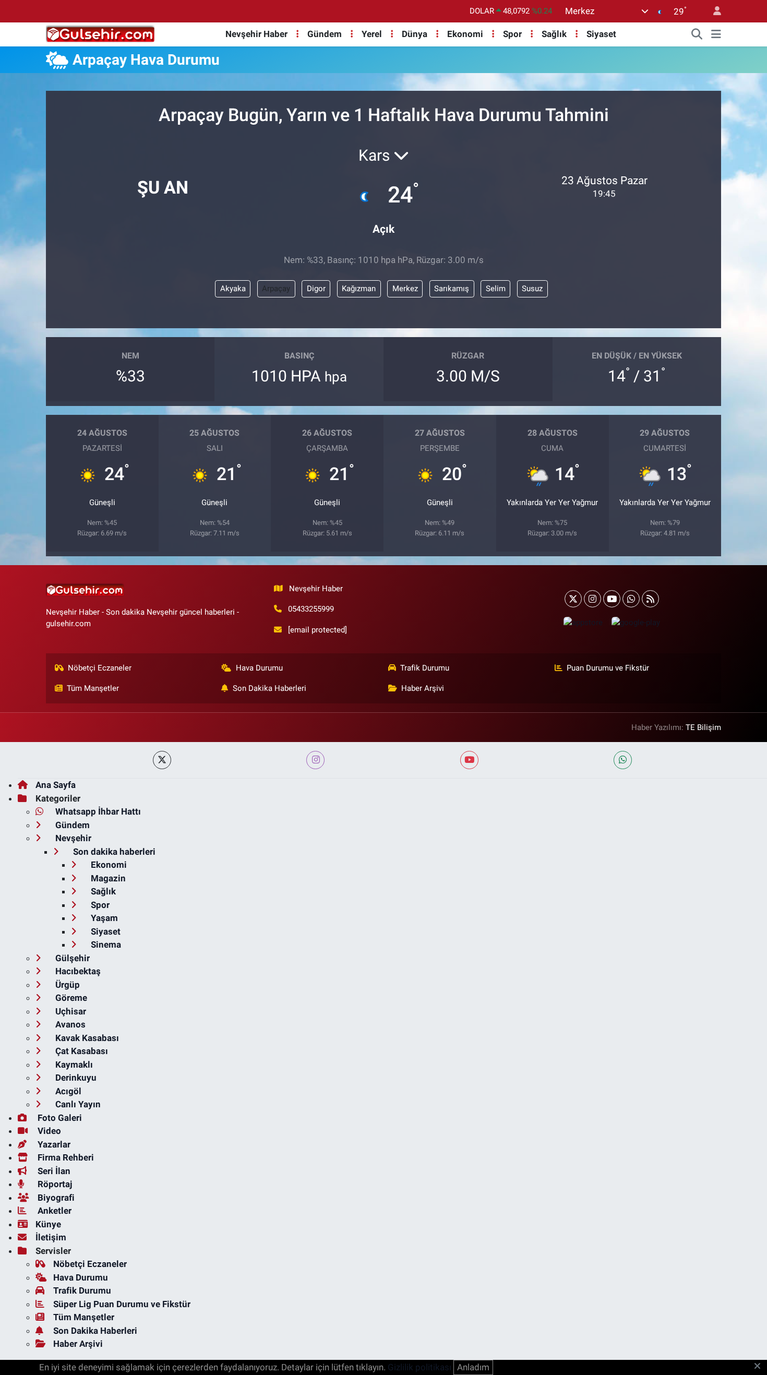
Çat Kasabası (80, 1051)
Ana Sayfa (55, 785)
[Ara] (697, 34)
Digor (316, 288)
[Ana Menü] (716, 34)
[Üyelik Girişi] (712, 11)
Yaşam (103, 918)
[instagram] (315, 760)
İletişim (50, 1237)
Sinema (105, 944)
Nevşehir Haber (256, 34)
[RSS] (650, 598)
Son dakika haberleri (113, 851)
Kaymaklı (73, 1064)
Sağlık (554, 34)
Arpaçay (276, 288)
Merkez (405, 288)
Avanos (69, 1024)
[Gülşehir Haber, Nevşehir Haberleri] (100, 33)
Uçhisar (69, 1011)
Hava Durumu (259, 668)
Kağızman (359, 288)
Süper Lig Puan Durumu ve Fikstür (121, 1304)
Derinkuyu (75, 1077)
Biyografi (55, 1197)
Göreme (70, 998)
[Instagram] (592, 598)
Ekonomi (465, 34)
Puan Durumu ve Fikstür (608, 668)
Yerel (372, 34)
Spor (512, 34)
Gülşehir (71, 958)
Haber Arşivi (422, 688)
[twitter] (162, 760)
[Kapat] (760, 1366)
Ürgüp (66, 984)
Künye (48, 1224)
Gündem (324, 34)
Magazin (107, 878)
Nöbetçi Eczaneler (99, 668)
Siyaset (601, 34)
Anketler (53, 1210)
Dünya (414, 34)
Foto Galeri (58, 1118)
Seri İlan (52, 1171)
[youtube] (469, 760)
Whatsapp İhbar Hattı (97, 811)
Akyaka (233, 288)
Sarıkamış (451, 288)
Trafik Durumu (424, 668)
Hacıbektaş (77, 971)
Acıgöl (67, 1091)
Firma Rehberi (64, 1157)
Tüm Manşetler (93, 688)
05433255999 (311, 609)
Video (48, 1131)
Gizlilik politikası (419, 1367)
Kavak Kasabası (86, 1038)
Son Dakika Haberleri (269, 688)
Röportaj (53, 1184)
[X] (573, 598)
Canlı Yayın (77, 1104)
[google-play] (635, 622)
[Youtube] (611, 598)
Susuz (532, 288)
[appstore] (583, 622)
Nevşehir (72, 838)
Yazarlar (52, 1144)
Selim (496, 288)
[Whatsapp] (631, 598)
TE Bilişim (703, 727)
